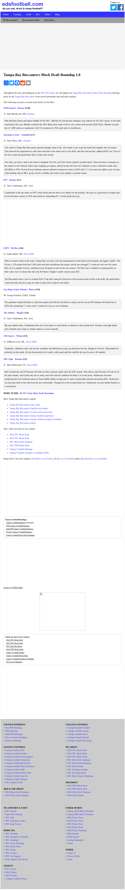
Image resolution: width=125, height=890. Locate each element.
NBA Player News (75, 817)
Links (69, 859)
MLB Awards (73, 837)
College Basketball (75, 840)
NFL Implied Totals (14, 782)
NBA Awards (73, 834)
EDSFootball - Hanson (14, 108)
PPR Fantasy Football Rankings (17, 526)
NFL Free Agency (13, 856)
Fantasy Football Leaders (16, 753)
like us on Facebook (65, 459)
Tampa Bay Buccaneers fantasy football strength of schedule (35, 419)
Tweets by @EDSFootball (13, 588)
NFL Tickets (10, 869)
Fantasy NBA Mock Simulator (80, 814)
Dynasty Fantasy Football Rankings (19, 532)
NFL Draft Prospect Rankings (80, 776)
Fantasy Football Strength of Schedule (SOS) (29, 453)
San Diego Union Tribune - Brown (19, 289)
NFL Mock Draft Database (21, 442)
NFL (38, 14)
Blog (57, 14)
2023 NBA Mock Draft (77, 789)
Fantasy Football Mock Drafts (17, 656)
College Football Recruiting (79, 741)
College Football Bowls (77, 734)
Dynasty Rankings (13, 741)
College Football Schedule (78, 728)
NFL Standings (11, 840)
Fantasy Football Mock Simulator (19, 766)
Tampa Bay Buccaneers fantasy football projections (32, 416)
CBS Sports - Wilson (13, 336)
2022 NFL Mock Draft (19, 435)
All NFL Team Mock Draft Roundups (36, 393)
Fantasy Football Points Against (19, 757)
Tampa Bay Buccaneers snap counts (25, 405)
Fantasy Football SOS (14, 750)
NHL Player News (75, 824)
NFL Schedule (11, 834)
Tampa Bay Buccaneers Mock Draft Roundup (92, 93)
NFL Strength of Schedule (16, 837)
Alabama (30, 114)
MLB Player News (75, 821)
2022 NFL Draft (48, 93)
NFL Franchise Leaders (15, 821)
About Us (71, 853)
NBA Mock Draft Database (79, 792)
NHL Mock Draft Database (17, 795)
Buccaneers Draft (31, 20)
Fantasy (17, 14)
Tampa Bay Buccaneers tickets (23, 423)
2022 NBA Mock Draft (19, 445)
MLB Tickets (11, 875)
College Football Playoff (78, 737)
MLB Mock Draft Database (17, 792)
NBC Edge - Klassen (13, 359)
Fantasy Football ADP (15, 769)
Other (47, 14)
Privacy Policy (73, 856)
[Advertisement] (62, 45)
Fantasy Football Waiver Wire (18, 773)
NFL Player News (13, 846)
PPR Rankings (11, 731)
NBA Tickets (11, 872)
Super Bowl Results (13, 814)
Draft (28, 14)
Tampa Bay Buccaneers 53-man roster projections (31, 412)
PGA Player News (75, 827)
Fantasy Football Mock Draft (17, 763)
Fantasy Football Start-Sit (16, 776)
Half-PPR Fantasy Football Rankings (19, 529)
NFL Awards (10, 811)
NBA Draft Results (75, 795)
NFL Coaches (11, 853)
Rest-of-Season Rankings (16, 737)
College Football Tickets (16, 879)
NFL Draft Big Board (14, 646)
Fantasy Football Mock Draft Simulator (20, 535)
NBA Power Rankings (76, 830)
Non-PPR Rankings (13, 728)
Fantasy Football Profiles (15, 653)
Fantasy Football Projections (17, 760)
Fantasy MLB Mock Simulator (80, 811)
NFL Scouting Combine (77, 769)
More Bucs (49, 20)
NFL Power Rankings (14, 662)
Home (6, 14)
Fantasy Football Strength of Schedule (20, 659)
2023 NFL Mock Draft (19, 438)
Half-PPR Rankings (13, 734)
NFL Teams (10, 850)
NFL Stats (9, 817)
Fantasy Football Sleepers (16, 779)
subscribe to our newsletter (95, 459)
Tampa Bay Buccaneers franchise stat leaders (29, 408)
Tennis (70, 843)
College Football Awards (78, 731)
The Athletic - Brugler (14, 313)
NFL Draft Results (75, 766)
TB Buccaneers (10, 20)
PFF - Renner (10, 180)
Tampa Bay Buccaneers (25, 96)
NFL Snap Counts (13, 824)
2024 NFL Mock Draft (77, 757)
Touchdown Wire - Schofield (17, 135)
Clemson (26, 141)
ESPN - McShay (11, 248)
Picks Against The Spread (16, 859)
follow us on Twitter (43, 459)
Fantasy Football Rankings (21, 449)
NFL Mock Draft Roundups (79, 763)
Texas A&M (28, 254)
